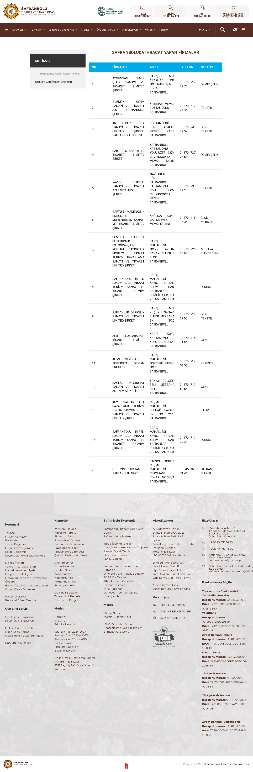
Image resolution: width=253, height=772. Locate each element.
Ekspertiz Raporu (65, 536)
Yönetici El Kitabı (164, 551)
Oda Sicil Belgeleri (66, 592)
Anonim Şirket (63, 562)
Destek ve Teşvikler (116, 555)
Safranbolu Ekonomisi (61, 29)
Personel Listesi (15, 596)
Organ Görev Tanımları (20, 589)
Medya (85, 29)
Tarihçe (10, 532)
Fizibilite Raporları (66, 646)
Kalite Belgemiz (15, 551)
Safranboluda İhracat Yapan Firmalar (59, 74)
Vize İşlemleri (112, 596)
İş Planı (157, 540)
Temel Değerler (15, 544)
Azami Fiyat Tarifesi (67, 540)
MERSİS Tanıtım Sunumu (120, 624)
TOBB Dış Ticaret (115, 577)
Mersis (148, 29)
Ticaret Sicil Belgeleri (68, 596)
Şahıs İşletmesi (64, 585)
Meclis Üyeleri (14, 562)
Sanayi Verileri (113, 558)
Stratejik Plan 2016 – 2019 (70, 639)
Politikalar (11, 540)
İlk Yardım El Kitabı (66, 661)
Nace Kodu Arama (17, 631)
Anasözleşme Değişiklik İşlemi (123, 627)
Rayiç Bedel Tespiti (66, 547)
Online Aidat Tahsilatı (19, 628)
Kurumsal (17, 29)
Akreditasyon (130, 29)
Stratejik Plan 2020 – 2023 (71, 635)
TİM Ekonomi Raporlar (118, 581)
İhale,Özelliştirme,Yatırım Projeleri (126, 547)
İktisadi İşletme (64, 566)
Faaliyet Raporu (64, 643)
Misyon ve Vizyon (16, 536)
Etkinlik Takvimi (64, 624)
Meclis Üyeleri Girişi (165, 585)
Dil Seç (203, 29)
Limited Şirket (63, 570)
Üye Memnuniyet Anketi (169, 570)
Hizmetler (36, 29)
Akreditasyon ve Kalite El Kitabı (173, 544)
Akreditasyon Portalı (166, 529)
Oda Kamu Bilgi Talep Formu (172, 577)
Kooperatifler (63, 574)
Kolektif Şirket (63, 577)
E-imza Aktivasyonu (116, 631)
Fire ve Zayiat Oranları (118, 551)
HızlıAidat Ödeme (143, 15)
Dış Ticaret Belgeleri (67, 600)
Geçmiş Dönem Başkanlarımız (25, 555)
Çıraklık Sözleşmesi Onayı (70, 555)
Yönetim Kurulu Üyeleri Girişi (171, 588)
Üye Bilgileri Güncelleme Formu (174, 574)
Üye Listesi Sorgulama (19, 617)
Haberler (60, 616)
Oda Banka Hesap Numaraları (24, 635)
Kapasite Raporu (65, 532)
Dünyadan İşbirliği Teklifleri (121, 592)
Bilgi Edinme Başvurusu (168, 562)
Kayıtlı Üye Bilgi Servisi (20, 620)
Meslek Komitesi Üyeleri (21, 570)
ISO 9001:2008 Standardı (169, 555)
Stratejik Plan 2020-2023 (169, 532)
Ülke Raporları (113, 588)
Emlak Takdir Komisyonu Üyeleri (26, 585)
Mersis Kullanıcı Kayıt (117, 616)
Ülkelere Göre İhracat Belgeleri (53, 81)
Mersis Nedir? (113, 613)
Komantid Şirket (65, 581)
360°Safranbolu (202, 15)
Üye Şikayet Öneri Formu (169, 566)
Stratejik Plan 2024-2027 (70, 631)
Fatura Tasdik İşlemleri (69, 544)
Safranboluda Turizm (117, 536)
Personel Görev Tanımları (21, 600)
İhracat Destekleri (115, 585)
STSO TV (59, 620)
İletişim (163, 29)
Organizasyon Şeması (19, 548)
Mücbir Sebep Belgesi (69, 551)
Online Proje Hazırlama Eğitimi (74, 657)
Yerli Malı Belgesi (65, 529)
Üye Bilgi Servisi (105, 29)
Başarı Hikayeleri (65, 650)
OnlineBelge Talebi (171, 15)
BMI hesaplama (37, 52)
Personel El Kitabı (164, 547)
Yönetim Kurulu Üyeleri (20, 566)
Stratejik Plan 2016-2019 (168, 536)
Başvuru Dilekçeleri (18, 642)
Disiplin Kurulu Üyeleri (20, 574)
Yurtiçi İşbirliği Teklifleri (118, 543)
